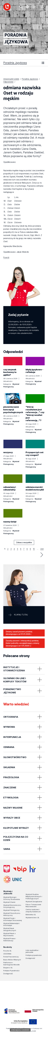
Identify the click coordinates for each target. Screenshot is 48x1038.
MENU (42, 7)
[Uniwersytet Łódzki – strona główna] (7, 7)
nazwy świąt (9, 521)
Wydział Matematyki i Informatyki (11, 924)
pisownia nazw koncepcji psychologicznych (13, 410)
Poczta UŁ (7, 951)
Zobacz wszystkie (24, 543)
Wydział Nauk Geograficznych (9, 929)
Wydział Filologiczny (11, 910)
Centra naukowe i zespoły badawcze (33, 910)
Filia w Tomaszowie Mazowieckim (33, 905)
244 (42, 549)
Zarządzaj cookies (20, 1030)
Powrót (6, 257)
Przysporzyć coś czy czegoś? (34, 453)
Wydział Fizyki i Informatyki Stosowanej (12, 919)
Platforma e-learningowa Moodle (11, 964)
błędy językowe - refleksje (34, 371)
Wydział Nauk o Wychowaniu (9, 934)
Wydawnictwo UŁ (32, 917)
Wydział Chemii (9, 902)
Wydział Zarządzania (34, 902)
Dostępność (8, 974)
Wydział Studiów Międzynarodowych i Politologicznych (34, 896)
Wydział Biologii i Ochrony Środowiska (11, 898)
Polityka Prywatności (11, 971)
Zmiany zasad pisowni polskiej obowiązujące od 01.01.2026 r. (19, 633)
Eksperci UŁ (8, 968)
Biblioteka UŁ (31, 915)
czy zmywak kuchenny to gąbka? (9, 372)
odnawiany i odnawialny (9, 488)
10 (34, 549)
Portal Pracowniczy (11, 957)
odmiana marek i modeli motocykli (35, 488)
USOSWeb (7, 954)
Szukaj (21, 7)
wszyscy (8, 452)
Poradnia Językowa (15, 62)
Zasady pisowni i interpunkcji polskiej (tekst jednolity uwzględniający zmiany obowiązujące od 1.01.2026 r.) (22, 643)
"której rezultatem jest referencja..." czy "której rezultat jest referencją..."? (35, 414)
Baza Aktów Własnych (12, 960)
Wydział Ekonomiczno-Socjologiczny (12, 906)
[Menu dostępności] (33, 7)
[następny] (42, 554)
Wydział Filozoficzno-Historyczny (12, 914)
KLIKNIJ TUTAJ (21, 615)
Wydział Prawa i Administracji (9, 939)
